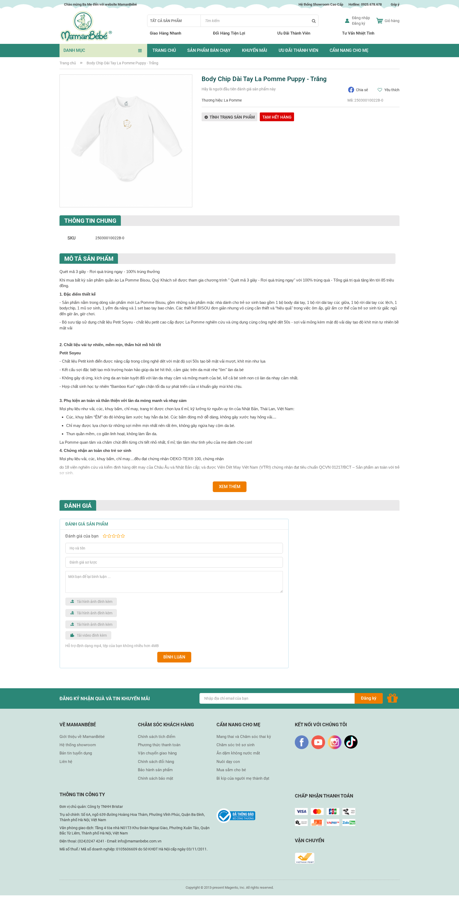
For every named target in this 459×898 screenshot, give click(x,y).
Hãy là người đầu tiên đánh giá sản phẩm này (239, 89)
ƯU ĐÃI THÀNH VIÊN (298, 50)
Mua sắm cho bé (231, 769)
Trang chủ (68, 63)
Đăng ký (358, 23)
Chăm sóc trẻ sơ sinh (235, 744)
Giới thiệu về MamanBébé (82, 736)
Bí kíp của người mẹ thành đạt (242, 778)
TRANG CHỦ (164, 50)
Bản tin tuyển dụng (76, 753)
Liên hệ (66, 761)
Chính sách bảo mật (155, 778)
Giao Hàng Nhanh (165, 33)
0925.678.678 (371, 4)
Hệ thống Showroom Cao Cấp (320, 4)
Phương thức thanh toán (159, 744)
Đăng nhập (361, 18)
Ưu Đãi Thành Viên (293, 33)
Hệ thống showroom (78, 744)
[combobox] (259, 21)
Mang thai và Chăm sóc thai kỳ (243, 736)
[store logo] (86, 26)
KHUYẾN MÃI (254, 50)
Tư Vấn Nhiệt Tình (358, 33)
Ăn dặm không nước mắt (238, 753)
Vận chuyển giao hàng (157, 753)
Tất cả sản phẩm (166, 21)
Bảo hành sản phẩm (155, 769)
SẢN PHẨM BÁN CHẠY (209, 50)
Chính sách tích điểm (156, 736)
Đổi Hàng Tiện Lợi (229, 33)
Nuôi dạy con (228, 761)
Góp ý (395, 4)
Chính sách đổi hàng (156, 761)
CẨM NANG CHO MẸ (349, 50)
